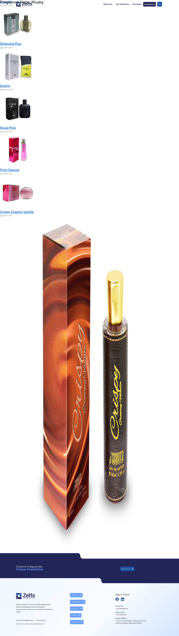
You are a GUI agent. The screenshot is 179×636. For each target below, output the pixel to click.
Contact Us (75, 622)
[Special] (17, 24)
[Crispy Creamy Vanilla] (89, 385)
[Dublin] (17, 108)
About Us (74, 595)
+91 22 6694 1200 (121, 615)
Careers (74, 615)
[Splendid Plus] (17, 66)
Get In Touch (126, 569)
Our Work (74, 608)
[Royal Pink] (17, 150)
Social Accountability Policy (25, 620)
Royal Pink (8, 128)
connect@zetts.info (122, 609)
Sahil (1, 216)
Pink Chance (9, 170)
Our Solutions (76, 601)
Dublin (5, 86)
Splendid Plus (10, 44)
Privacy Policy (41, 620)
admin (1, 47)
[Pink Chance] (17, 192)
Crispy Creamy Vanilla (17, 212)
